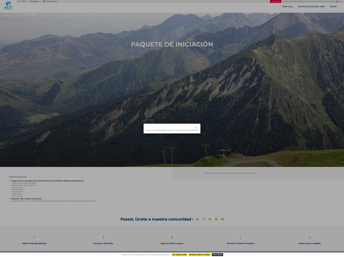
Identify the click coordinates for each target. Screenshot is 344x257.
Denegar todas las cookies (199, 254)
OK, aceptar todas (180, 254)
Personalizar (217, 254)
